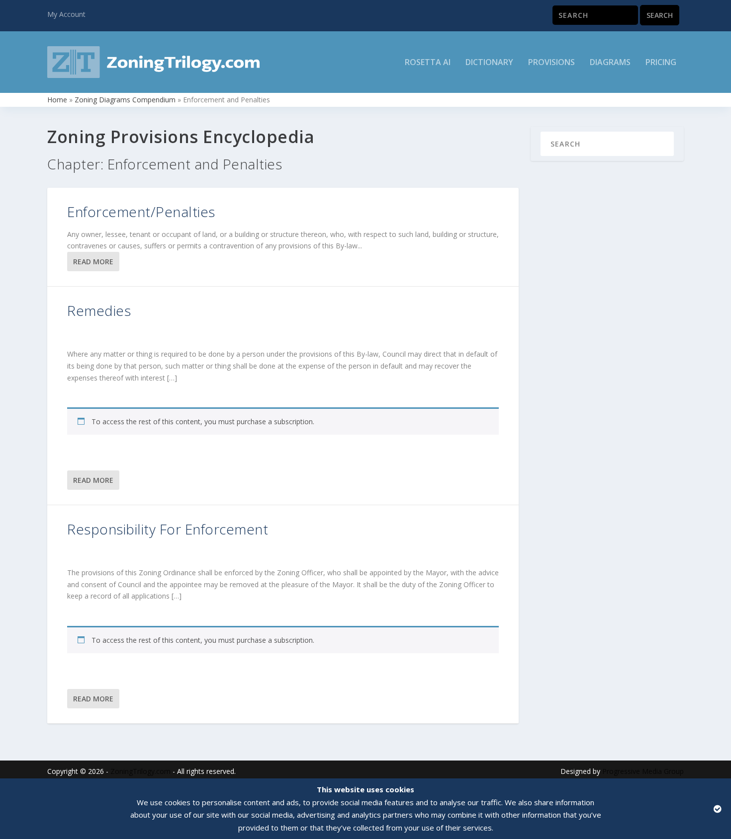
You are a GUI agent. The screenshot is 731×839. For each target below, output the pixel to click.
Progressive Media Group (643, 771)
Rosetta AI (428, 63)
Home (57, 99)
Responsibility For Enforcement (167, 529)
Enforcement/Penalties (141, 211)
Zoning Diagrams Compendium (125, 99)
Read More (93, 261)
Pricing (660, 63)
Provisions (551, 63)
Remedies (99, 310)
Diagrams (610, 63)
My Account (66, 14)
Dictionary (489, 63)
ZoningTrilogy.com (140, 771)
